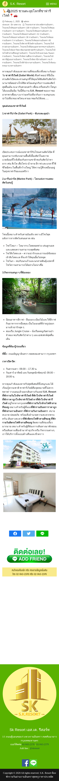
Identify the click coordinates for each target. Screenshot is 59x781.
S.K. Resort (18, 3)
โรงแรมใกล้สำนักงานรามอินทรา (27, 62)
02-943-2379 (42, 744)
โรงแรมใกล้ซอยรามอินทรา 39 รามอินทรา (20, 37)
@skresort (34, 748)
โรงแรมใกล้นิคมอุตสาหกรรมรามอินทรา (37, 47)
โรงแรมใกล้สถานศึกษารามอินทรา (27, 56)
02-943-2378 (28, 744)
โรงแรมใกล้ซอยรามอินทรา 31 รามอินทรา (31, 34)
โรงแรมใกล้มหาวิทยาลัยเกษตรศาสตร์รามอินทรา (23, 50)
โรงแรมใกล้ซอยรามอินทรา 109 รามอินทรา (20, 28)
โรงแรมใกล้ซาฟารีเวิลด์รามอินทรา (28, 43)
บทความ (17, 24)
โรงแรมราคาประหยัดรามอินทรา (39, 24)
